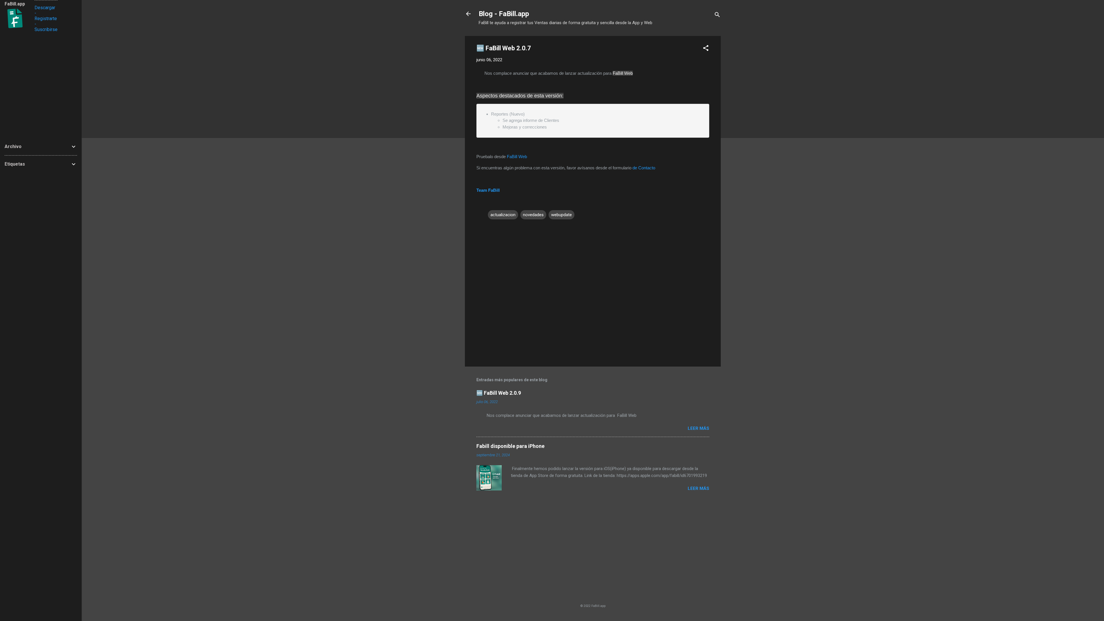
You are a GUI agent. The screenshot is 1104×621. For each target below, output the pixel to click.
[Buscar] (717, 15)
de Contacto (643, 167)
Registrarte (45, 18)
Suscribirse (45, 29)
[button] (705, 49)
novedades (533, 214)
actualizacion (502, 214)
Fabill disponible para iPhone (510, 446)
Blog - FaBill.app (504, 14)
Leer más (698, 428)
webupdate (561, 214)
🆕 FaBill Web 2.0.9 (498, 393)
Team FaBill (488, 190)
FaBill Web (517, 156)
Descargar (44, 7)
